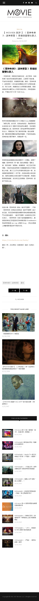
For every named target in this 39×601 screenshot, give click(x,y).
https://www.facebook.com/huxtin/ (15, 240)
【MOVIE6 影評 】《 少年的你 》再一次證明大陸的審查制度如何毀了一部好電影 (18, 368)
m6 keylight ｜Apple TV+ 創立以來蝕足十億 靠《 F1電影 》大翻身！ (26, 455)
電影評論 (19, 29)
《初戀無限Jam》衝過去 (10, 334)
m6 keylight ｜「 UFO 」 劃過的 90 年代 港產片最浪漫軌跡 (25, 529)
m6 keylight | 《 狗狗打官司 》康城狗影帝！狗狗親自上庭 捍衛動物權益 (25, 517)
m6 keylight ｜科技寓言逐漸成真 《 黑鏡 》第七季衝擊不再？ (25, 492)
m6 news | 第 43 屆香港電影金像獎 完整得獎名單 (26, 504)
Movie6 (21, 299)
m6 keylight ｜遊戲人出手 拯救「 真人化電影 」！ (25, 480)
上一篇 (14, 290)
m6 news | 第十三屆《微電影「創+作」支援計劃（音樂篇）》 (25, 431)
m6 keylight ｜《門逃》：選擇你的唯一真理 (25, 541)
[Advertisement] (19, 264)
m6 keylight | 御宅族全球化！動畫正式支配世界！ (25, 443)
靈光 (22, 283)
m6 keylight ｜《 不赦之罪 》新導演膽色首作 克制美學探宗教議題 (25, 468)
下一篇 (25, 290)
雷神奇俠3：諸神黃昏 (11, 283)
